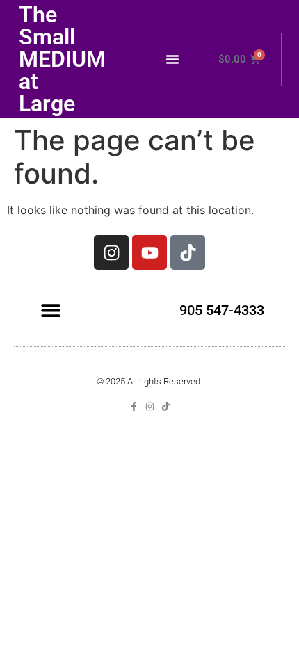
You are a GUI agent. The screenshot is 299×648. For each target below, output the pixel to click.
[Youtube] (149, 252)
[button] (172, 59)
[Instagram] (111, 252)
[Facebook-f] (133, 406)
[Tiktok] (187, 252)
